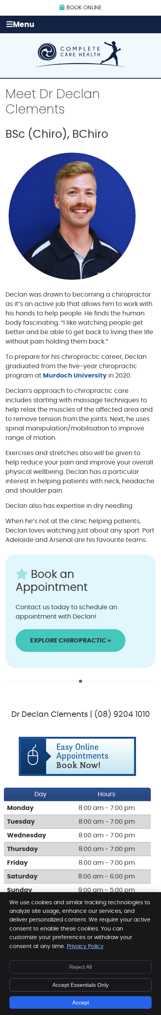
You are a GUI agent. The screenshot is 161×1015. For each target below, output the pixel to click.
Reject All (80, 967)
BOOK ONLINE (84, 8)
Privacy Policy (85, 946)
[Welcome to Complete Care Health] (80, 65)
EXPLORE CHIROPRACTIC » (70, 640)
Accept (80, 1002)
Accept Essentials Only (80, 985)
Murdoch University (75, 376)
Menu (23, 25)
